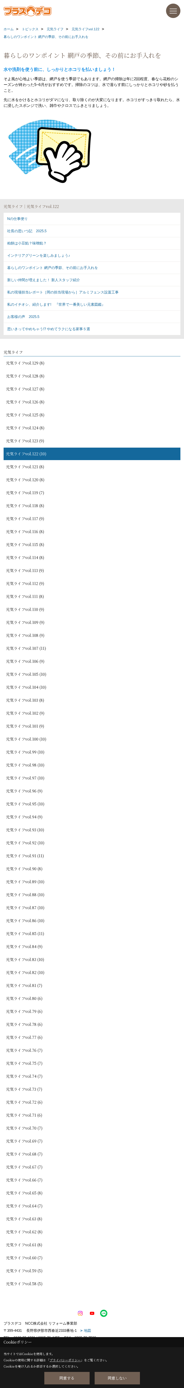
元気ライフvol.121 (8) (25, 466)
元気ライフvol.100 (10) (26, 739)
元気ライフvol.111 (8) (25, 596)
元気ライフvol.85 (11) (25, 933)
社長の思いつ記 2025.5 (26, 231)
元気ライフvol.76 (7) (24, 1050)
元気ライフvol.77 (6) (24, 1037)
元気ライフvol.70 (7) (24, 1128)
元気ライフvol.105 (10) (26, 674)
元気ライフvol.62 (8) (24, 1232)
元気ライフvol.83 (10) (25, 959)
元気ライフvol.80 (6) (24, 998)
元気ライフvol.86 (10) (25, 920)
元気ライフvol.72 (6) (24, 1102)
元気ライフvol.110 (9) (25, 609)
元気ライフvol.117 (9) (25, 518)
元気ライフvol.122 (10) (26, 454)
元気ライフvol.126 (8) (25, 402)
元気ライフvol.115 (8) (25, 544)
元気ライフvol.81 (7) (24, 985)
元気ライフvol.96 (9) (24, 791)
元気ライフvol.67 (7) (24, 1167)
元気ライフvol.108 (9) (25, 635)
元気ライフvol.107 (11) (26, 648)
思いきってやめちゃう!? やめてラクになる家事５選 (48, 329)
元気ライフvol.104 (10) (26, 687)
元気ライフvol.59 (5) (24, 1270)
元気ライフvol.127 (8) (25, 389)
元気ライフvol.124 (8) (25, 428)
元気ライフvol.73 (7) (24, 1089)
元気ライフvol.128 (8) (25, 376)
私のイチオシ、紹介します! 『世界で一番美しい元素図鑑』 (56, 304)
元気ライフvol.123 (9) (25, 441)
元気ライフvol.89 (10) (25, 881)
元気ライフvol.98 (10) (25, 765)
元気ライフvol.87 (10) (25, 907)
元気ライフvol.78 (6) (24, 1024)
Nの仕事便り (17, 219)
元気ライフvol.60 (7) (24, 1257)
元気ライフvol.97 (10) (25, 778)
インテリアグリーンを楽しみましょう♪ (38, 255)
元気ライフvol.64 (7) (24, 1206)
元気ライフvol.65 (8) (24, 1193)
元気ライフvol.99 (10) (25, 752)
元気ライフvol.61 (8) (24, 1245)
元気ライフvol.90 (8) (24, 868)
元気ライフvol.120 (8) (25, 479)
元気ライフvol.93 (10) (25, 830)
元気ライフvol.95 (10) (25, 804)
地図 (87, 1330)
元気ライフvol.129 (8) (25, 363)
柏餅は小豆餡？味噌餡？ (27, 243)
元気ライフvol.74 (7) (24, 1076)
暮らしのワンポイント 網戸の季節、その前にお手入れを (52, 268)
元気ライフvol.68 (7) (24, 1154)
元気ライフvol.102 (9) (25, 713)
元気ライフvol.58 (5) (24, 1283)
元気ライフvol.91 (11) (25, 855)
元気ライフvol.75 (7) (24, 1063)
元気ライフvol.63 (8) (24, 1219)
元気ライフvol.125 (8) (25, 415)
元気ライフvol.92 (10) (25, 843)
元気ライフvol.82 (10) (25, 972)
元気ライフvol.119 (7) (25, 492)
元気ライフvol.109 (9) (25, 622)
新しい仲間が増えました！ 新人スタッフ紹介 (43, 280)
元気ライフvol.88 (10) (25, 894)
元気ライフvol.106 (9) (25, 661)
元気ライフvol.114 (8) (25, 557)
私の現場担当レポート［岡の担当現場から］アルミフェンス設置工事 (63, 292)
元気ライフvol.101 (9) (25, 726)
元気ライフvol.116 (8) (25, 531)
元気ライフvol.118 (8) (25, 505)
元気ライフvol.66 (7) (24, 1180)
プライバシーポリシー (65, 1360)
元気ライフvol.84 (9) (24, 946)
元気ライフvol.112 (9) (25, 583)
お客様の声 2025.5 (23, 317)
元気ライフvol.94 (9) (24, 817)
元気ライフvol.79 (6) (24, 1011)
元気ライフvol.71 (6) (24, 1115)
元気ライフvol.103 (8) (25, 700)
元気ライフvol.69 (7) (24, 1141)
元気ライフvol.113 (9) (25, 570)
